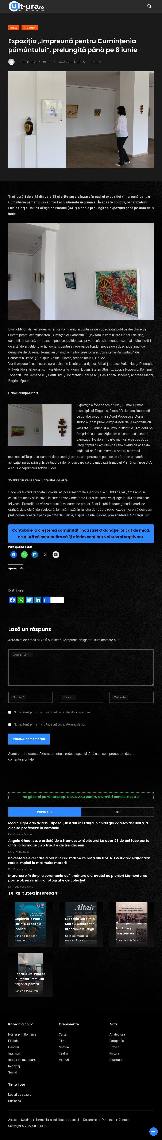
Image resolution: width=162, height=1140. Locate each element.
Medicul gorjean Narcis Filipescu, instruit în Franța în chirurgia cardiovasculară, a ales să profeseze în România (78, 825)
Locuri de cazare (19, 1095)
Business (14, 1101)
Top (117, 812)
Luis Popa (133, 940)
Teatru (63, 1053)
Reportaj (14, 1066)
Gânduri (13, 1047)
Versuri (64, 1060)
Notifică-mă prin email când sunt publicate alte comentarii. (52, 712)
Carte (62, 1034)
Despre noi (90, 1119)
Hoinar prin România (22, 1034)
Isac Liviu (32, 991)
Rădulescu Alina (23, 886)
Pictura (29, 28)
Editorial (13, 1041)
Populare (44, 812)
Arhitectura (117, 1034)
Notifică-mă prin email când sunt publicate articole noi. (50, 724)
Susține (26, 1119)
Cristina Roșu (21, 851)
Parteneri (108, 1119)
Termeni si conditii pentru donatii (57, 1119)
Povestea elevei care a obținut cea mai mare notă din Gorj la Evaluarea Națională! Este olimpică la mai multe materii (79, 860)
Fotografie (116, 1041)
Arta (14, 28)
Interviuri (14, 1053)
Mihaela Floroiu (22, 834)
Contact (124, 1119)
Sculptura (116, 1060)
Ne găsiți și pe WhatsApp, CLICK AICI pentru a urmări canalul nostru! (81, 796)
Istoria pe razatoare (22, 1060)
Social (12, 1072)
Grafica (114, 1047)
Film (62, 1041)
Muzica (64, 1047)
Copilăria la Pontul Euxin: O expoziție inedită (29, 924)
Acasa (12, 1119)
